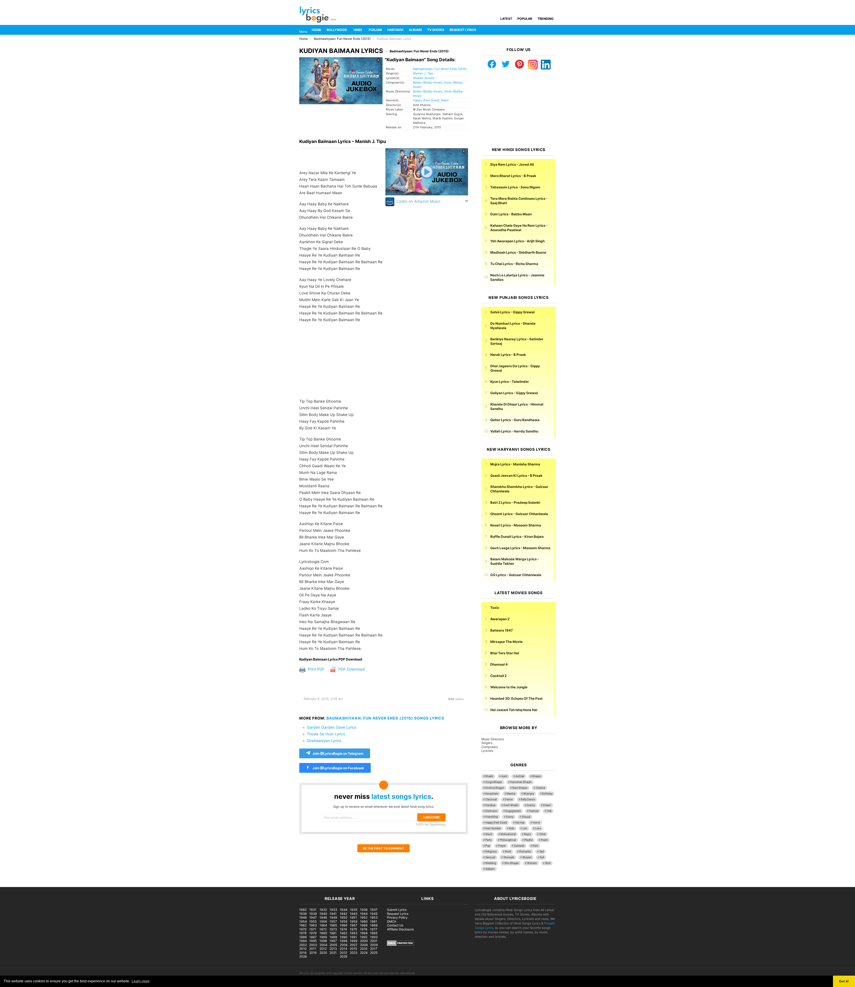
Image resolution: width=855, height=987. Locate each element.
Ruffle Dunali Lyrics (517, 536)
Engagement (513, 811)
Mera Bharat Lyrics (513, 176)
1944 (364, 914)
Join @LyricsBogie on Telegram (337, 753)
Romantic (525, 851)
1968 (364, 925)
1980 (323, 933)
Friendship (491, 816)
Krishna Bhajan (494, 787)
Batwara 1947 (501, 630)
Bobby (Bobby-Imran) (427, 82)
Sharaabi (508, 857)
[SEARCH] (553, 29)
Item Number (493, 828)
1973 (333, 929)
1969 (374, 925)
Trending (545, 18)
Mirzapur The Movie (506, 642)
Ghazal (526, 816)
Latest (506, 18)
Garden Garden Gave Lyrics (331, 727)
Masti (445, 100)
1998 (343, 941)
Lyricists (487, 750)
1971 (312, 929)
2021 (333, 952)
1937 (373, 910)
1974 (343, 929)
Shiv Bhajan (511, 863)
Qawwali (519, 845)
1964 (323, 925)
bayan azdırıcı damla (41, 885)
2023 (353, 952)
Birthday (547, 793)
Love (538, 828)
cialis (21, 885)
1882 (303, 910)
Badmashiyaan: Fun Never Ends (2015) (440, 69)
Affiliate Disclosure (400, 929)
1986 (303, 937)
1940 (323, 914)
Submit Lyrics (397, 910)
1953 (374, 917)
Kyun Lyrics (509, 381)
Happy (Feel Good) (426, 100)
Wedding (490, 863)
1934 (343, 910)
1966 (343, 925)
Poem (544, 840)
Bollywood (337, 30)
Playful (528, 840)
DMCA (391, 921)
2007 (353, 945)
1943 (353, 914)
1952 (363, 917)
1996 (323, 941)
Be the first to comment (383, 848)
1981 (333, 933)
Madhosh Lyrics (518, 252)
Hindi (358, 30)
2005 (333, 945)
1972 (323, 929)
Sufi (542, 857)
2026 (303, 956)
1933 (333, 910)
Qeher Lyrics (514, 420)
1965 (333, 925)
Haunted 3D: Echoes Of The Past (516, 698)
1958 (343, 921)
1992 (363, 937)
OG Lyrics (515, 575)
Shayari (526, 857)
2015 (353, 948)
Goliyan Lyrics (514, 393)
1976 (363, 929)
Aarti (504, 776)
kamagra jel (79, 885)
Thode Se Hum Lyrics (326, 734)
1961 (373, 921)
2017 (373, 948)
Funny (509, 816)
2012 (323, 948)
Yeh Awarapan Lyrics (517, 241)
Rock (508, 851)
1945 (374, 914)
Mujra (527, 834)
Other (542, 834)
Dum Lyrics (511, 214)
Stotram (532, 863)
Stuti (548, 863)
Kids (511, 828)
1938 (303, 914)
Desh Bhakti (511, 805)
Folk (549, 811)
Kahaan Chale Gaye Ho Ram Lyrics (519, 227)
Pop (487, 845)
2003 (313, 945)
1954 (303, 921)
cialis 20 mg (8, 885)
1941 (333, 914)
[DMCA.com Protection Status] (400, 944)
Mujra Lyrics (515, 464)
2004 (323, 945)
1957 (333, 921)
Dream (547, 805)
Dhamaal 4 (499, 664)
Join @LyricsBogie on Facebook (338, 768)
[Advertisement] (341, 363)
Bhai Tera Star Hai (504, 653)
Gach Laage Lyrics (520, 548)
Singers (486, 743)
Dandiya (490, 805)
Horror (536, 822)
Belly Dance (528, 799)
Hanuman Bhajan (521, 782)
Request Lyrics (463, 30)
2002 (303, 945)
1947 (313, 917)
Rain (535, 845)
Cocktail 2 (498, 676)
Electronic (491, 811)
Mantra (511, 793)
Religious (491, 851)
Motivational (508, 834)
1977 (373, 929)
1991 (353, 937)
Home (316, 30)
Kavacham (491, 793)
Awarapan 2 (499, 619)
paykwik (63, 885)
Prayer (502, 845)
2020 (323, 952)
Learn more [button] (141, 981)
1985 (374, 933)
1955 (313, 921)
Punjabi (375, 30)
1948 (323, 917)
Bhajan (536, 776)
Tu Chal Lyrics (514, 264)
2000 (364, 941)
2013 (333, 948)
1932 (323, 910)
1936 (364, 910)
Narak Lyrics (508, 355)
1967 (353, 925)
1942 (343, 914)
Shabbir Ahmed (423, 78)
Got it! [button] (844, 981)
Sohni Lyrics (512, 312)
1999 (353, 941)
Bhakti (489, 776)
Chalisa (540, 787)
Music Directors (492, 739)
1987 (313, 937)
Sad (541, 851)
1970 (303, 929)
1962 (303, 925)
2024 (364, 952)
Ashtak (519, 776)
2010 (303, 948)
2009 (374, 945)
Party (488, 840)
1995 (313, 941)
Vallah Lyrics (514, 431)
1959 (353, 921)
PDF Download (351, 669)
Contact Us (395, 925)
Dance (509, 799)
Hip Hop (519, 822)
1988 (323, 937)
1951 (353, 917)
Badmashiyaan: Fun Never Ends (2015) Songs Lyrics (385, 718)
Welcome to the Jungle (508, 687)
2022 (343, 952)
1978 (303, 933)
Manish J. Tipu (423, 73)
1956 (323, 921)
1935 (353, 910)
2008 (364, 945)
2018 (303, 952)
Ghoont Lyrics (519, 514)
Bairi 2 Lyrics (515, 502)
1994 (303, 941)
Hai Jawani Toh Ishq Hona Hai (513, 710)
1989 (333, 937)
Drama (531, 805)
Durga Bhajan (493, 782)
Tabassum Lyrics (515, 187)
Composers (489, 747)
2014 (343, 948)
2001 (373, 941)
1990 (343, 937)
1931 (312, 910)
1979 (313, 933)
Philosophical (508, 840)
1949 (333, 917)
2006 (344, 945)
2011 (312, 948)
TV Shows (435, 30)
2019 (313, 952)
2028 (343, 956)
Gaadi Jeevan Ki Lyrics (516, 475)
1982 (343, 933)
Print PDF (315, 669)
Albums (415, 30)
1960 (364, 921)
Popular (524, 18)
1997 (333, 941)
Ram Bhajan (519, 787)
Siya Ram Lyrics (512, 164)
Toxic (494, 608)
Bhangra (528, 793)
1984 (364, 933)
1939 (313, 914)
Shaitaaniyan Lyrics (324, 740)
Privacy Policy (397, 917)
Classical (491, 799)
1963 (313, 925)
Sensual (490, 857)
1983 (353, 933)
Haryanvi (395, 30)
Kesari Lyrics (515, 525)
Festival (533, 811)
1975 (353, 929)
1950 (343, 917)
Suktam (490, 869)
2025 (374, 952)
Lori (525, 828)
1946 (303, 917)
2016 (363, 948)
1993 (374, 937)
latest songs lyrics (401, 796)
